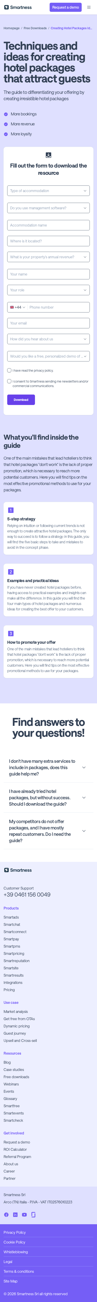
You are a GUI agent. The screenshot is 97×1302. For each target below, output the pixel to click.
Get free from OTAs (19, 1019)
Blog (7, 1062)
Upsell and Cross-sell (20, 1040)
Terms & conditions (19, 1271)
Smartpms (12, 946)
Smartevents (14, 1113)
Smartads (11, 917)
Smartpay (11, 939)
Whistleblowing (16, 1252)
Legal (8, 1261)
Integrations (13, 982)
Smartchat (12, 924)
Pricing (9, 989)
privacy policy (43, 370)
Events (9, 1091)
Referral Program (17, 1156)
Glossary (10, 1098)
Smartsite (11, 968)
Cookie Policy (14, 1242)
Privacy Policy (15, 1232)
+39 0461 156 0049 (27, 894)
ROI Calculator (15, 1149)
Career (9, 1171)
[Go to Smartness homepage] (18, 7)
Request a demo (17, 1142)
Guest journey (15, 1033)
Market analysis (16, 1011)
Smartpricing (14, 953)
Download (21, 400)
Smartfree (12, 1106)
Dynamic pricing (17, 1026)
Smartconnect (15, 931)
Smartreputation (17, 960)
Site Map (11, 1281)
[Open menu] (88, 7)
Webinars (11, 1084)
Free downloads (16, 1077)
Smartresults (13, 975)
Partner (10, 1178)
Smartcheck (13, 1120)
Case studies (14, 1069)
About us (11, 1164)
